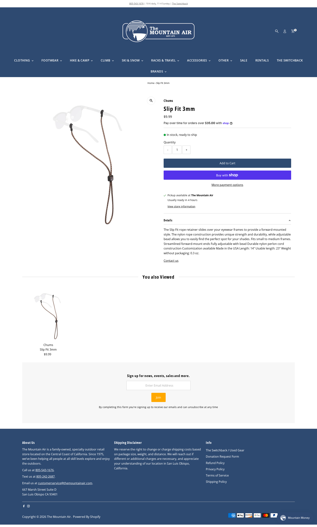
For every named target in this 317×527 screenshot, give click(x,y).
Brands (157, 71)
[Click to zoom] (151, 101)
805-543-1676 (136, 3)
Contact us (171, 260)
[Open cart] (293, 31)
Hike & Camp (80, 60)
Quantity (170, 142)
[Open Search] (276, 31)
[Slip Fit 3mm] (48, 315)
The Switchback (180, 3)
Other (223, 60)
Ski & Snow (131, 60)
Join (158, 397)
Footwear (50, 60)
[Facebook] (23, 506)
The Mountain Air (59, 517)
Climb (106, 60)
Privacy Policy (215, 469)
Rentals (262, 60)
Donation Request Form (222, 456)
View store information (181, 206)
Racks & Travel (163, 60)
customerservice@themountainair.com (65, 483)
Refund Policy (215, 463)
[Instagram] (28, 506)
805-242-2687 (45, 477)
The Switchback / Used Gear (225, 450)
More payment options (227, 185)
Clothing (22, 60)
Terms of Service (217, 475)
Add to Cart (227, 163)
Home (150, 83)
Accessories (197, 60)
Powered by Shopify (86, 517)
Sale (243, 60)
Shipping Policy (216, 482)
